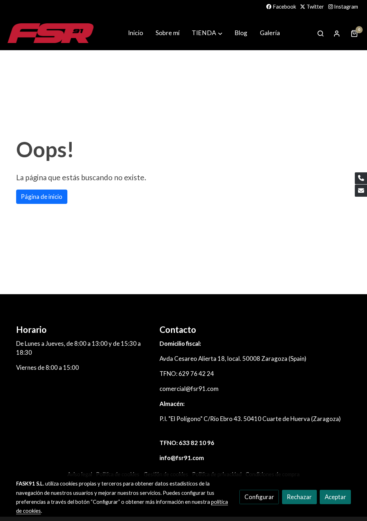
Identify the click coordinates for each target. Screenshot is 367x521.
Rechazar (299, 497)
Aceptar (335, 497)
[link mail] (361, 191)
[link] (51, 33)
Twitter (314, 7)
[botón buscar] (320, 33)
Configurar (259, 497)
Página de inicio (41, 196)
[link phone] (361, 178)
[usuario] (336, 33)
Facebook (284, 7)
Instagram (345, 7)
